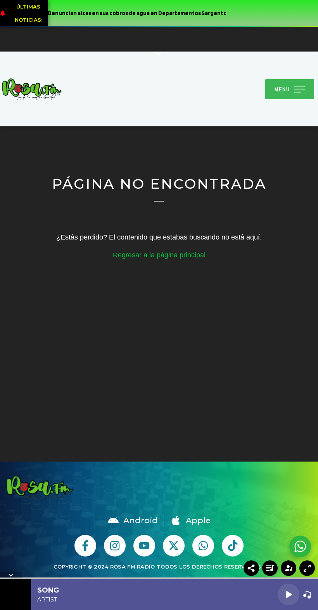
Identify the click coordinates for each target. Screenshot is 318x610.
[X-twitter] (174, 546)
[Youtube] (144, 546)
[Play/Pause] (288, 594)
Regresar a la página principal (159, 255)
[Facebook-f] (85, 546)
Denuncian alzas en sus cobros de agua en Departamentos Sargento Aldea (135, 13)
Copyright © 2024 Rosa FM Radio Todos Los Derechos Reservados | (159, 566)
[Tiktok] (233, 546)
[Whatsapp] (203, 546)
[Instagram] (115, 546)
